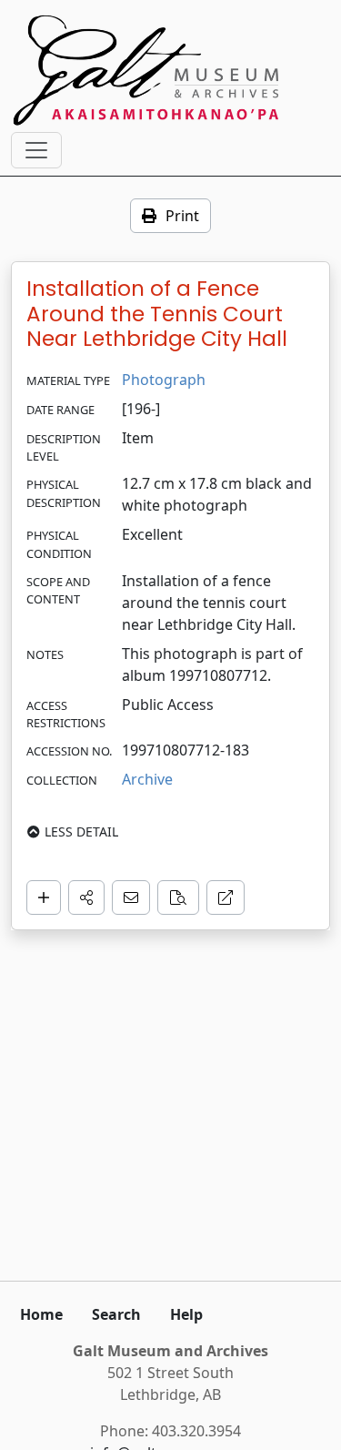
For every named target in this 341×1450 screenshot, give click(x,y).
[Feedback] (131, 897)
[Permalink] (225, 897)
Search (116, 1314)
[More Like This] (178, 897)
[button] (86, 897)
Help (186, 1314)
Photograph (164, 380)
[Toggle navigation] (36, 150)
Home (41, 1314)
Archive (147, 779)
